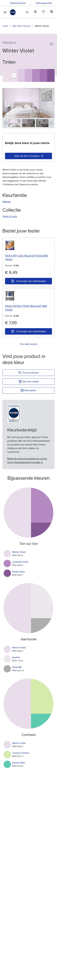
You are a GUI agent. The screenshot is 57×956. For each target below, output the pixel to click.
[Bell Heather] (43, 75)
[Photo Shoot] (28, 75)
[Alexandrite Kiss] (6, 75)
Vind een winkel (30, 381)
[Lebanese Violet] (21, 75)
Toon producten (30, 372)
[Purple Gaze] (51, 75)
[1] (15, 123)
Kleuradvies (30, 390)
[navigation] (7, 104)
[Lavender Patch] (36, 75)
